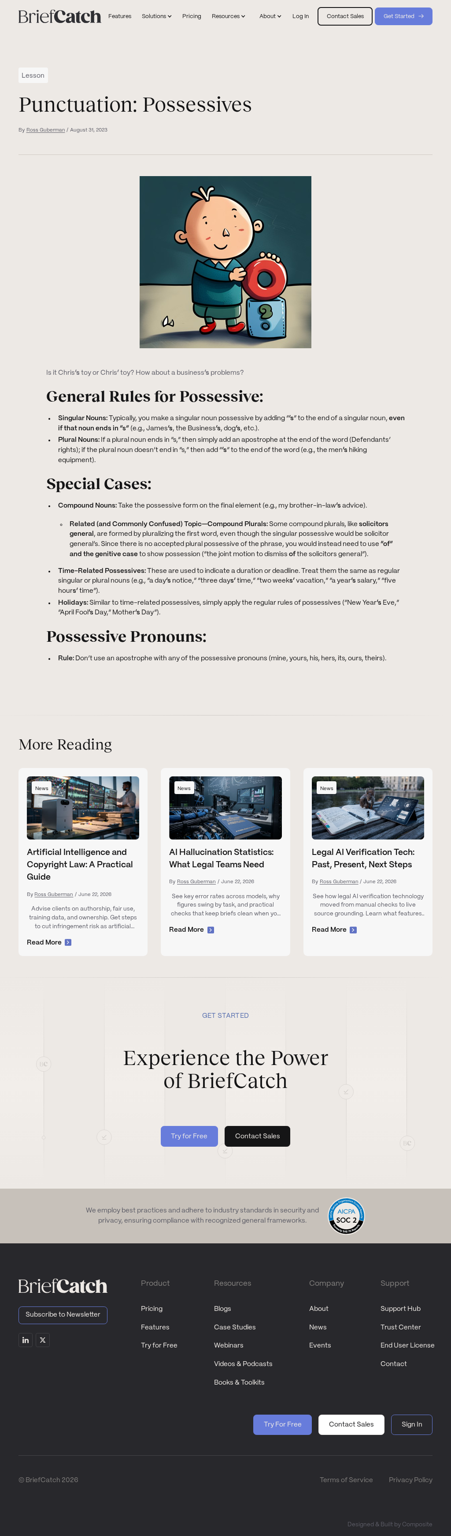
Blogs (222, 1309)
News (318, 1328)
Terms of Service (346, 1480)
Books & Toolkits (239, 1383)
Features (119, 16)
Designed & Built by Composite (390, 1525)
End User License (408, 1346)
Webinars (229, 1346)
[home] (59, 16)
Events (320, 1346)
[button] (156, 17)
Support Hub (401, 1309)
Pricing (191, 16)
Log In (300, 16)
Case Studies (235, 1328)
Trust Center (401, 1328)
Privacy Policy (411, 1480)
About (319, 1309)
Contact (394, 1364)
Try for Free (159, 1346)
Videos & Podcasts (243, 1364)
